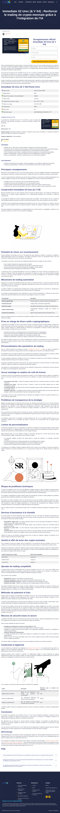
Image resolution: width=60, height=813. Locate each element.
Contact (45, 2)
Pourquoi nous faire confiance (52, 740)
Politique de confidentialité (53, 810)
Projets (21, 2)
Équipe (34, 2)
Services (39, 2)
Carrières (34, 785)
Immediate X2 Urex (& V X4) (35, 349)
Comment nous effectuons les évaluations (13, 742)
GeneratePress (17, 810)
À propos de (28, 2)
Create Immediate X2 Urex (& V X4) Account (44, 61)
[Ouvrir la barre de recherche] (57, 2)
